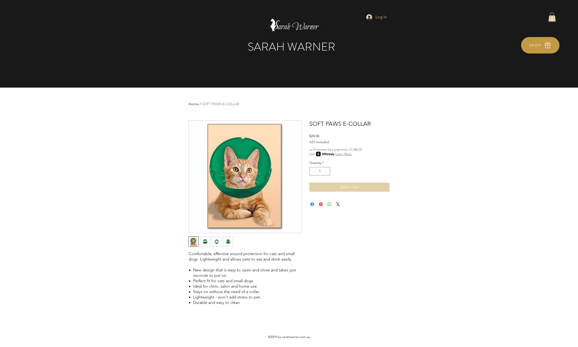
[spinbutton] (320, 171)
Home (194, 104)
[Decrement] (313, 171)
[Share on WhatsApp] (329, 204)
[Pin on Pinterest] (321, 204)
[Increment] (326, 171)
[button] (552, 17)
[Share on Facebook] (312, 204)
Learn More (343, 154)
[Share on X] (338, 204)
